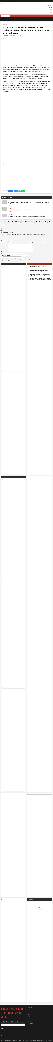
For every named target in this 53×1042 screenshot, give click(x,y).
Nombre (3, 253)
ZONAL (41, 19)
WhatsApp (22, 190)
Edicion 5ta (30, 1019)
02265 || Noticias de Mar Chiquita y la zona (10, 1040)
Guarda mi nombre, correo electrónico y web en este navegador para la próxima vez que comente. (25, 259)
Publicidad (3, 1031)
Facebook (45, 0)
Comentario (4, 252)
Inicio (3, 19)
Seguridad (28, 19)
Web (2, 257)
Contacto (3, 1035)
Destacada (29, 1016)
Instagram (50, 0)
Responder (3, 236)
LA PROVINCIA (35, 19)
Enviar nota (3, 1033)
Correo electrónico (6, 255)
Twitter (16, 190)
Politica (9, 19)
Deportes (21, 19)
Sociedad (15, 19)
